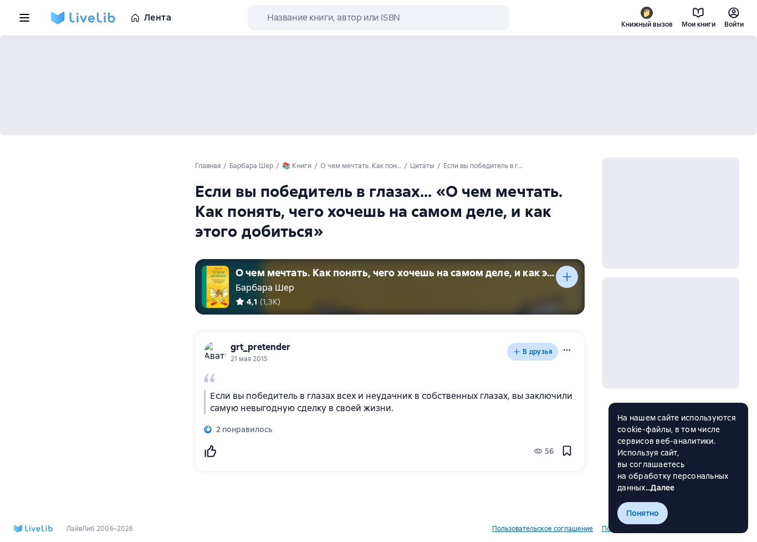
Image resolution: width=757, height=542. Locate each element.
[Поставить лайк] (210, 451)
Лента (157, 17)
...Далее (660, 488)
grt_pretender (260, 347)
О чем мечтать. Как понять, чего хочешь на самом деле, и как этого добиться (396, 272)
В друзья (538, 351)
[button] (567, 350)
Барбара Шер (265, 287)
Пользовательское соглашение (542, 528)
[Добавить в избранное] (567, 451)
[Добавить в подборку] (567, 277)
